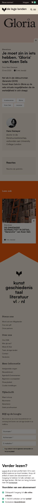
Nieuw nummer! (7, 2)
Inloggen (26, 2)
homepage (13, 482)
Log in (4, 471)
